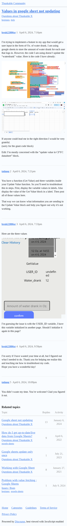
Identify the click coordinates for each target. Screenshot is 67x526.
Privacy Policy (9, 514)
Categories (16, 507)
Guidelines (31, 507)
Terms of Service (48, 507)
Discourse (20, 521)
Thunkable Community (14, 3)
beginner (6, 20)
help (13, 20)
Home (5, 507)
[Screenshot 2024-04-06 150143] (33, 79)
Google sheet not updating (17, 420)
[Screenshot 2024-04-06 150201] (33, 117)
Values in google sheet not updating (31, 11)
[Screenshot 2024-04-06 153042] (33, 278)
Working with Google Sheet (18, 467)
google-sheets (8, 443)
